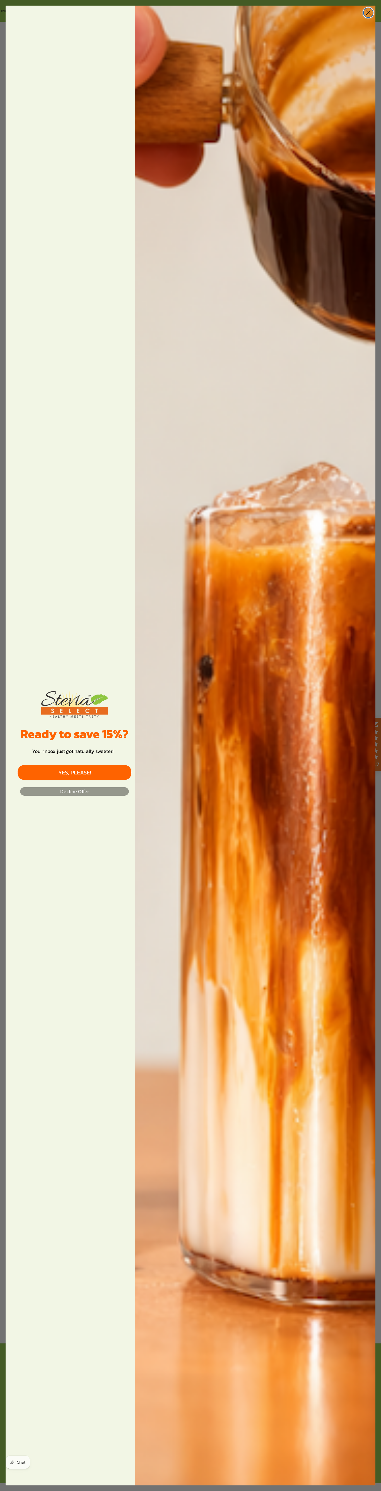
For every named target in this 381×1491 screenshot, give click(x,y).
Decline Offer (74, 791)
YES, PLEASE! (74, 772)
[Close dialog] (368, 13)
